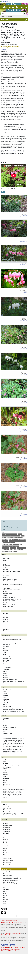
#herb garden (19, 549)
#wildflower (9, 551)
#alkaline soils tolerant (21, 547)
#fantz (3, 537)
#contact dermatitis (12, 539)
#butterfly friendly (5, 549)
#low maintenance (5, 547)
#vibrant (22, 535)
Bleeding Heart (18, 32)
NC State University (5, 922)
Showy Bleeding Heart (14, 37)
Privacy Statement (5, 934)
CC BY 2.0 (25, 292)
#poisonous (11, 535)
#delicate (19, 534)
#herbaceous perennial (6, 546)
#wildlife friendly (13, 549)
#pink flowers (17, 535)
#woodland (4, 551)
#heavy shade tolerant (21, 541)
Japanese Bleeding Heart (10, 34)
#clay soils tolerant (15, 546)
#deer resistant (13, 547)
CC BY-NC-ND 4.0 (23, 320)
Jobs (11, 947)
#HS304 (14, 551)
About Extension (5, 947)
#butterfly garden (18, 544)
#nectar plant (14, 534)
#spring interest (15, 537)
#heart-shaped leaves (22, 539)
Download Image (23, 216)
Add (3, 191)
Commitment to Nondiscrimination (13, 933)
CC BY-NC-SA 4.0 (23, 215)
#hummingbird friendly (6, 534)
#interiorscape (8, 537)
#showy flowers (5, 541)
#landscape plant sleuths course (8, 542)
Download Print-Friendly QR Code (9, 916)
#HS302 (21, 537)
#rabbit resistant (12, 541)
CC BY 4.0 (25, 430)
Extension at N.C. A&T (6, 950)
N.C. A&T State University (18, 922)
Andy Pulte (12, 150)
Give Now (15, 950)
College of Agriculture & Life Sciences (10, 949)
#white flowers (5, 535)
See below (3, 49)
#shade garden (5, 539)
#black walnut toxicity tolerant (7, 544)
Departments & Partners (19, 947)
